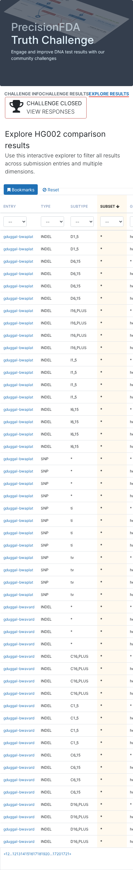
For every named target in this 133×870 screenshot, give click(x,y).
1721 (65, 853)
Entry (9, 206)
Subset (108, 206)
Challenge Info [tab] (23, 93)
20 (47, 853)
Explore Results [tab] (109, 93)
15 (27, 853)
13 (18, 853)
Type (45, 206)
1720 (57, 853)
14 (23, 853)
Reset (52, 189)
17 (35, 853)
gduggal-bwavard (18, 607)
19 (43, 853)
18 (39, 853)
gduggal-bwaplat (18, 236)
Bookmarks (22, 189)
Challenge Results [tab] (65, 93)
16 (31, 853)
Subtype (79, 206)
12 (14, 853)
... (11, 853)
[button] (46, 108)
